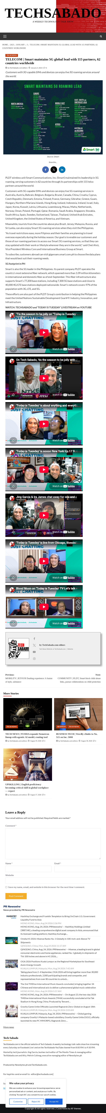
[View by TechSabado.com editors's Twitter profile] (34, 645)
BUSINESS (61, 727)
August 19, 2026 (35, 741)
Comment (10, 825)
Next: (79, 678)
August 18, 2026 (86, 741)
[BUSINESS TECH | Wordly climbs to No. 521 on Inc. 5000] (78, 714)
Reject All (36, 1101)
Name (8, 863)
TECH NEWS (12, 55)
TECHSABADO (53, 13)
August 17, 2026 (35, 795)
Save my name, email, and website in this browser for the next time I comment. (46, 887)
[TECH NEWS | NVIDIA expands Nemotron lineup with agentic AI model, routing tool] (27, 714)
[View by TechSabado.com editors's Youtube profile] (34, 651)
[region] (36, 1093)
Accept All (53, 1101)
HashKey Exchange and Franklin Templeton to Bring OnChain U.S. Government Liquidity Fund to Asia (58, 918)
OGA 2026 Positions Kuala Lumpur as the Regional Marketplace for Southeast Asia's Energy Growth (58, 963)
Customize (17, 1101)
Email (57, 863)
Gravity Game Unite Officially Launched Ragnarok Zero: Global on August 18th (58, 1006)
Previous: (28, 678)
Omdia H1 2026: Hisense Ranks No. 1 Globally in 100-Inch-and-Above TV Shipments (55, 940)
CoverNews (61, 1108)
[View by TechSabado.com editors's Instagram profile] (34, 658)
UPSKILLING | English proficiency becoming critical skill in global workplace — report (27, 787)
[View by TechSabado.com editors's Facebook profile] (34, 638)
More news (8, 1027)
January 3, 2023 (37, 68)
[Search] (101, 36)
